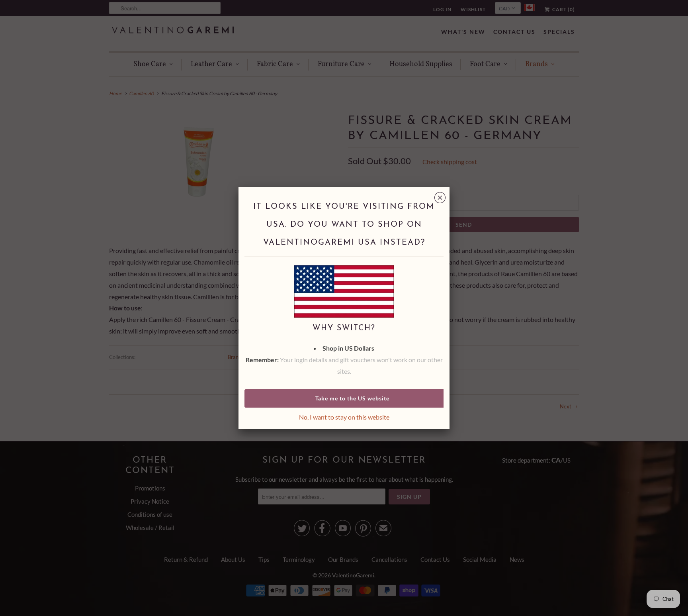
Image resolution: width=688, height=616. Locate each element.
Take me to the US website (352, 398)
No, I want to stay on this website (344, 417)
